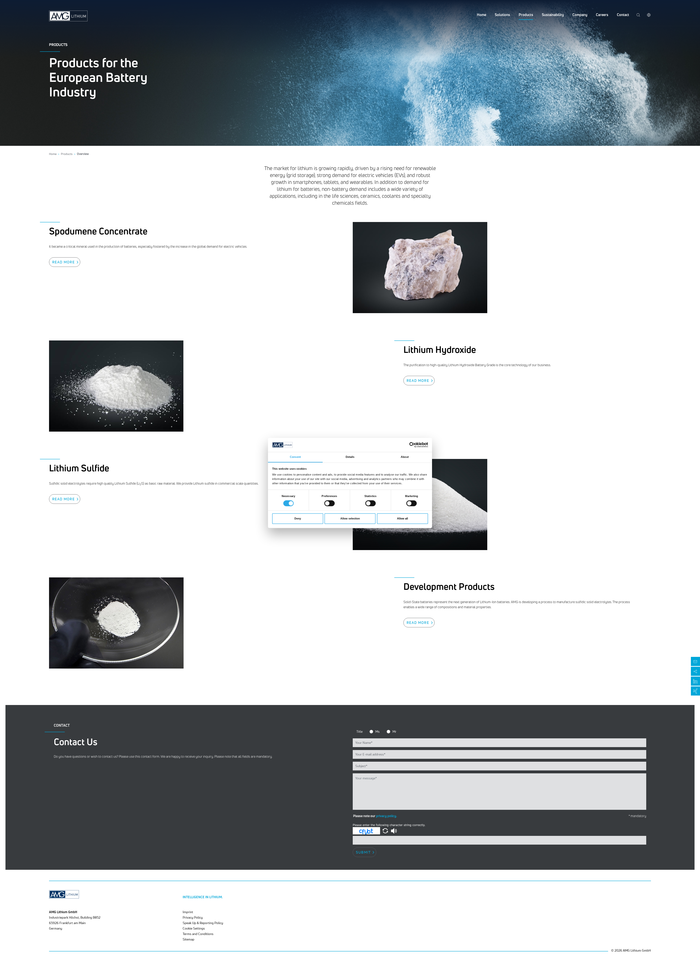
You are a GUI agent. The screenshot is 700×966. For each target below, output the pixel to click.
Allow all (402, 518)
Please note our (375, 816)
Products (526, 14)
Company (579, 14)
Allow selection (350, 518)
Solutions (502, 14)
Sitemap (188, 939)
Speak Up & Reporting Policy (203, 923)
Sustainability (553, 14)
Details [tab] (350, 456)
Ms (377, 731)
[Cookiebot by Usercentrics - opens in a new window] (412, 445)
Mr (394, 731)
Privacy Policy (193, 917)
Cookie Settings (194, 928)
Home (481, 14)
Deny (297, 518)
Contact (623, 14)
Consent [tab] (295, 456)
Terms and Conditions (198, 934)
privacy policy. (386, 816)
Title (359, 731)
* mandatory (637, 816)
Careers (602, 14)
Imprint (188, 912)
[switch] (329, 503)
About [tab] (405, 456)
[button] (385, 830)
